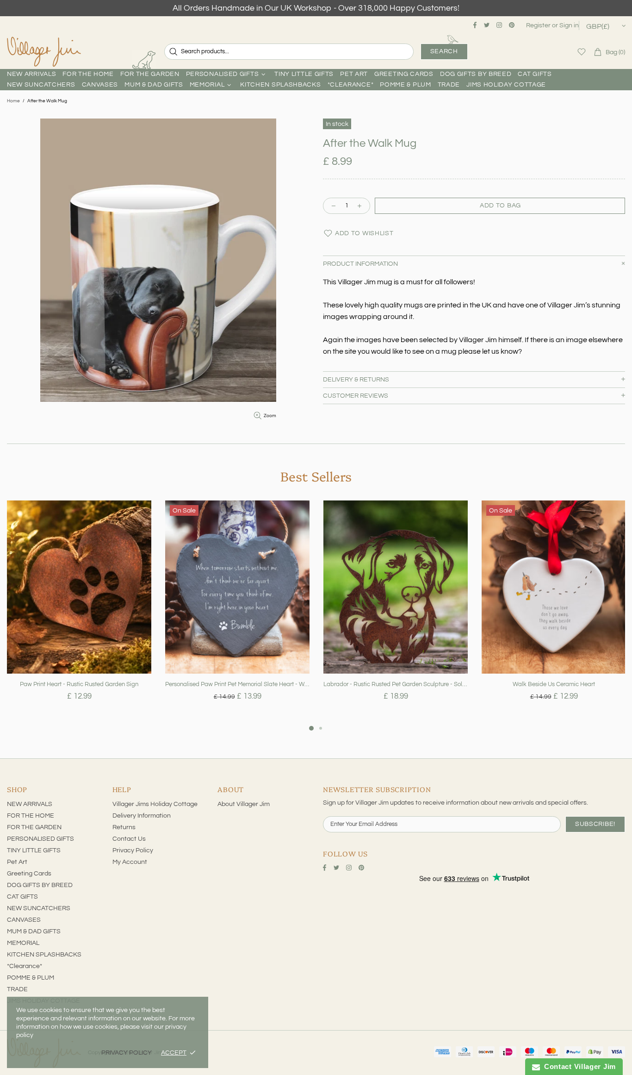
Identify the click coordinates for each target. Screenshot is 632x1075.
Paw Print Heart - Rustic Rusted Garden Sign (79, 684)
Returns (124, 827)
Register (538, 25)
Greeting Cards (29, 873)
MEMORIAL (23, 943)
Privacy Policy (132, 850)
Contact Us (129, 839)
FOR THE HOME (30, 815)
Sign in (569, 25)
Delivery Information (141, 815)
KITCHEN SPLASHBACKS (44, 954)
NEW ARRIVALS (29, 804)
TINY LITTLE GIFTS (34, 850)
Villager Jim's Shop (44, 52)
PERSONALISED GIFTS (40, 839)
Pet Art (17, 862)
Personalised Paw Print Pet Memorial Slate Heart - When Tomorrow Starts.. (237, 684)
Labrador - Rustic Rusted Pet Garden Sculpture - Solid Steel (395, 684)
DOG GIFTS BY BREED (40, 885)
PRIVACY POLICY (126, 1053)
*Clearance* (24, 966)
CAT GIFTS (22, 897)
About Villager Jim (243, 804)
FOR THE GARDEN (34, 827)
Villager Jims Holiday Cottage (155, 804)
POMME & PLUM (30, 978)
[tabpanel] (79, 611)
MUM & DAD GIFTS (34, 931)
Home (13, 101)
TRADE (17, 989)
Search (444, 51)
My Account (129, 862)
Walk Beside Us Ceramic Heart (554, 684)
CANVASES (24, 920)
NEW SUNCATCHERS (38, 908)
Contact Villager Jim (578, 1066)
